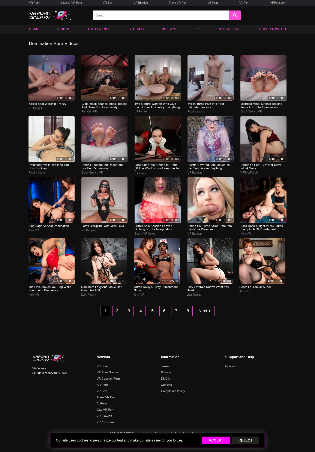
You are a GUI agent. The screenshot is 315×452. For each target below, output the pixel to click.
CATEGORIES (99, 29)
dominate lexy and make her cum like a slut (101, 288)
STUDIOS (136, 29)
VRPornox (141, 111)
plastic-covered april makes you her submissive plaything (209, 166)
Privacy (166, 372)
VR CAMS (170, 29)
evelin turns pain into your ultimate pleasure (206, 105)
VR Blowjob (141, 2)
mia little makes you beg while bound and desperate (49, 288)
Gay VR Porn (105, 409)
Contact (230, 366)
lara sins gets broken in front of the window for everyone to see (157, 167)
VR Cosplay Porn (108, 378)
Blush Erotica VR (251, 111)
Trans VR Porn (178, 2)
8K (198, 29)
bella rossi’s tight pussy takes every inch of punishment (261, 227)
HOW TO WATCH (272, 29)
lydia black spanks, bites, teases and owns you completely (104, 105)
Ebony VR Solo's (145, 233)
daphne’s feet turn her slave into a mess (261, 166)
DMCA (165, 378)
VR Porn (34, 2)
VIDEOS (63, 29)
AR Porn (244, 2)
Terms (165, 366)
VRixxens (141, 173)
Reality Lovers (196, 111)
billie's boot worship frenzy (47, 103)
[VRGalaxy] (48, 358)
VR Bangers (36, 108)
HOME (34, 29)
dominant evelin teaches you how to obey (48, 166)
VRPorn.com (278, 2)
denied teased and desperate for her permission (102, 166)
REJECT (245, 440)
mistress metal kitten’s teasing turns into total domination (261, 105)
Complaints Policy (173, 391)
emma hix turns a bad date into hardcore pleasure (210, 227)
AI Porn (213, 2)
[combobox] (161, 15)
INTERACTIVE (229, 29)
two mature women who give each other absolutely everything (157, 105)
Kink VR (33, 230)
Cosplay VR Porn (71, 2)
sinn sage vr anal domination (48, 225)
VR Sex (107, 2)
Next (203, 310)
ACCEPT (216, 440)
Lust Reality (88, 294)
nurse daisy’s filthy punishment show (156, 288)
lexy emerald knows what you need (208, 288)
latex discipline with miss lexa (102, 225)
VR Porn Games (108, 372)
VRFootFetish (249, 172)
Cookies (166, 384)
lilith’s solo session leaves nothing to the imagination (153, 227)
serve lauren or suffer (255, 287)
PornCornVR (89, 111)
